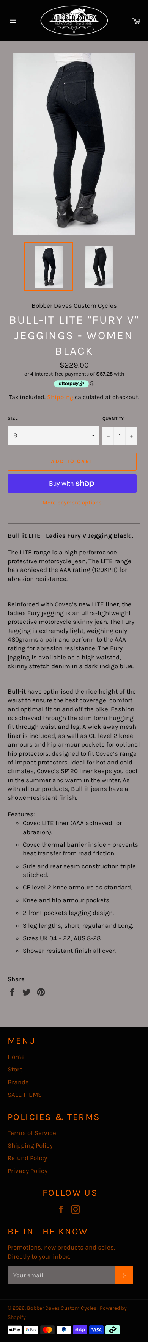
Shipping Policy (30, 1145)
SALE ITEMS (25, 1094)
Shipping (60, 397)
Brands (18, 1082)
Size (13, 418)
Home (16, 1056)
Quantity (113, 418)
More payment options (72, 502)
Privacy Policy (27, 1170)
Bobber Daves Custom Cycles (62, 1308)
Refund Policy (27, 1158)
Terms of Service (32, 1133)
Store (15, 1069)
